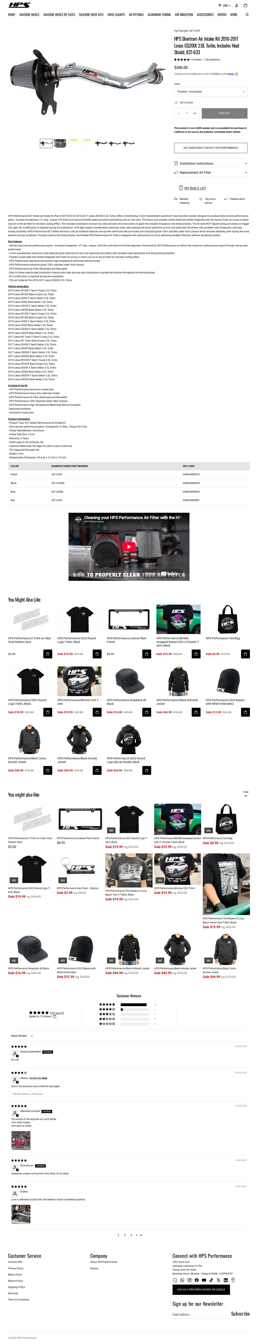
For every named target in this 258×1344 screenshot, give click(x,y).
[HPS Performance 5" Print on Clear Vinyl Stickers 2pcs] (30, 619)
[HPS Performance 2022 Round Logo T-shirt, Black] (30, 681)
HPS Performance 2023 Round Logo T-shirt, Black (76, 640)
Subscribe (240, 1313)
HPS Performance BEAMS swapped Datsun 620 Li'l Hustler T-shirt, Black (177, 642)
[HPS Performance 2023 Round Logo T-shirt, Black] (79, 619)
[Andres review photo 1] (21, 1214)
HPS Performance (26, 1338)
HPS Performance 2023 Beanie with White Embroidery (225, 701)
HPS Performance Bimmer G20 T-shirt (78, 701)
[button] (182, 59)
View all (246, 794)
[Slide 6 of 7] (115, 143)
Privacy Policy (15, 1268)
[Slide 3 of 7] (74, 143)
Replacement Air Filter (195, 172)
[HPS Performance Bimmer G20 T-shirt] (79, 681)
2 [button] (125, 1235)
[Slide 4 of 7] (87, 143)
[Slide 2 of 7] (60, 143)
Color (177, 84)
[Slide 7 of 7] (129, 143)
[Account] (236, 5)
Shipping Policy (16, 1287)
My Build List (195, 188)
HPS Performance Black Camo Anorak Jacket (27, 760)
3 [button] (131, 1235)
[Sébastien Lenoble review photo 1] (21, 1140)
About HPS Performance (103, 1262)
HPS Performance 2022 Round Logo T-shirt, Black (27, 701)
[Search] (247, 14)
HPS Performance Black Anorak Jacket (77, 760)
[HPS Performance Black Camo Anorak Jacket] (30, 739)
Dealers (94, 1268)
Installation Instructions (196, 163)
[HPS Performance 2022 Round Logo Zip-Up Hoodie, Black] (129, 739)
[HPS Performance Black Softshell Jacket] (178, 681)
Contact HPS (15, 1262)
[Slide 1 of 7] (46, 143)
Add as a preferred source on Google (201, 1289)
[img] (19, 1046)
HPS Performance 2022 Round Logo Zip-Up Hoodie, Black (126, 760)
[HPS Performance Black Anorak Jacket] (79, 739)
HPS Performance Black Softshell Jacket (177, 701)
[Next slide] (162, 81)
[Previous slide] (12, 81)
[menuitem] (233, 14)
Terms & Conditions (18, 1299)
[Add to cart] (47, 654)
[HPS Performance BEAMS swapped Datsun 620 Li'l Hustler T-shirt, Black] (178, 619)
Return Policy (15, 1274)
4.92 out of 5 (57, 1013)
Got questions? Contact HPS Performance (211, 147)
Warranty (13, 1293)
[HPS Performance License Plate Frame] (129, 619)
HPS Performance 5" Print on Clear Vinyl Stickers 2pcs (29, 640)
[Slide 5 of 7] (101, 143)
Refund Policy (15, 1281)
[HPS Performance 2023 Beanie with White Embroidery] (228, 681)
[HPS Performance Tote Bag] (228, 619)
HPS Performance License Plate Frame (126, 640)
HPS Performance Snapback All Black (126, 701)
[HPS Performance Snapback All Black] (129, 681)
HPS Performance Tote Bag (223, 638)
